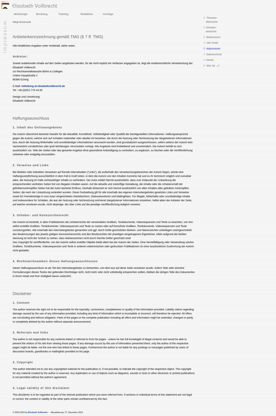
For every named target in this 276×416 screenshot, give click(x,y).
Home (210, 60)
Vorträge (108, 14)
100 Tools (212, 42)
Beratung (41, 14)
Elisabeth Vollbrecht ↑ (38, 412)
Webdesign (21, 14)
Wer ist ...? (213, 65)
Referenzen (213, 37)
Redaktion (86, 14)
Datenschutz (214, 54)
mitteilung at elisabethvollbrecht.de (43, 86)
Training (63, 14)
